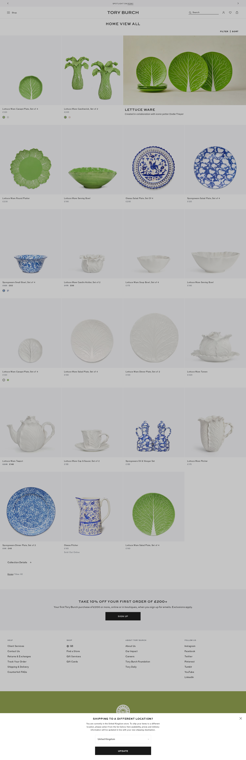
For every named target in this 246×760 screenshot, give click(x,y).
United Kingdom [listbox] (106, 739)
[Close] (240, 718)
